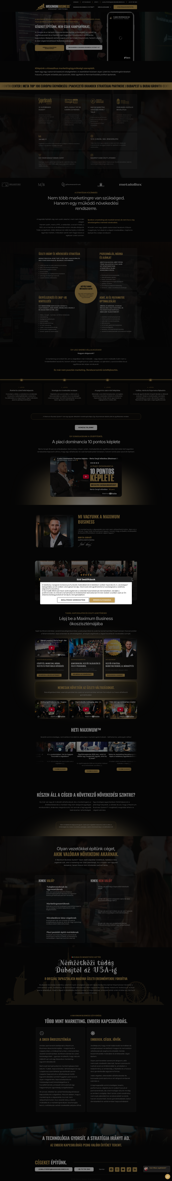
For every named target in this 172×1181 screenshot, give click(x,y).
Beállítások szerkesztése (73, 600)
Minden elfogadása (102, 600)
